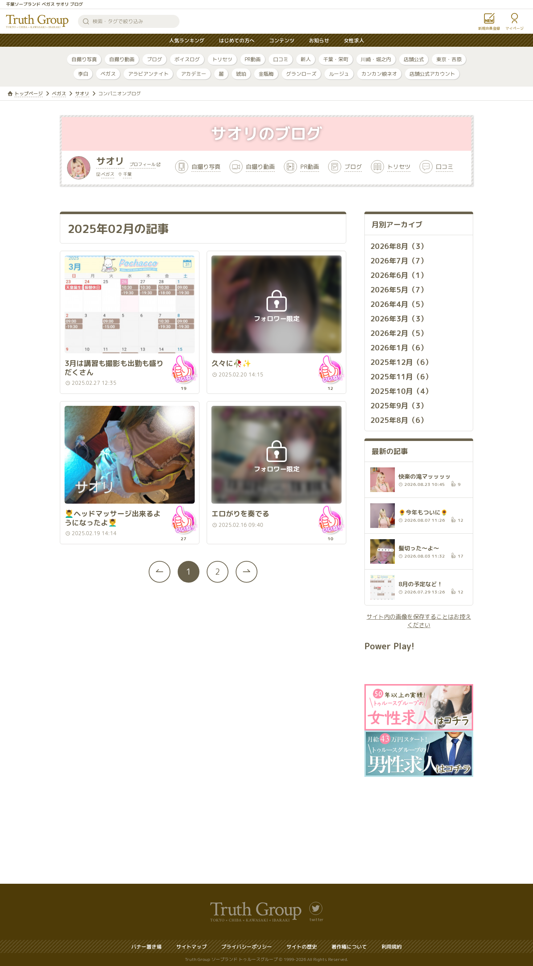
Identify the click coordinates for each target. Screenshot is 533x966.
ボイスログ (187, 59)
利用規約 (391, 946)
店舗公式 (414, 59)
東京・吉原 (449, 59)
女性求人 (354, 40)
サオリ (82, 93)
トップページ (29, 93)
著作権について (349, 946)
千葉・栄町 (335, 59)
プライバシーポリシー (246, 946)
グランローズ (301, 73)
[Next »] (246, 572)
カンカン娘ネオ (379, 73)
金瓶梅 (266, 73)
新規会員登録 (489, 28)
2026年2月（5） (398, 333)
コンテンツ (281, 40)
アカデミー (193, 73)
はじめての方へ (237, 40)
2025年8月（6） (398, 420)
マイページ (514, 28)
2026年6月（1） (398, 275)
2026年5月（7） (398, 289)
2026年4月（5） (398, 304)
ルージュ (339, 73)
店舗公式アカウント (432, 73)
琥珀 (241, 73)
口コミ (280, 59)
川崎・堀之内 (376, 59)
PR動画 (253, 59)
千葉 (127, 174)
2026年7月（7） (398, 260)
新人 (306, 59)
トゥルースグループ (37, 21)
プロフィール (142, 164)
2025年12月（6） (401, 362)
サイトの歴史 (301, 946)
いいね (183, 369)
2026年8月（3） (398, 246)
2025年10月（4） (401, 391)
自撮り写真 (84, 59)
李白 (83, 73)
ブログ (154, 59)
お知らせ (319, 40)
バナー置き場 (146, 946)
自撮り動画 (122, 59)
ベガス (108, 73)
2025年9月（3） (398, 405)
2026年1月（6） (398, 347)
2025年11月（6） (401, 376)
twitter (316, 919)
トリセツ (222, 59)
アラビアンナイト (148, 73)
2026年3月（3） (398, 318)
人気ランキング (186, 40)
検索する (86, 21)
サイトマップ (191, 946)
